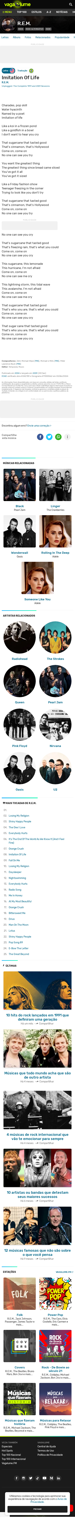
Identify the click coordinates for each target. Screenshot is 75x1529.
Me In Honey (15, 895)
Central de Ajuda (47, 1446)
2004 (17, 373)
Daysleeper (15, 872)
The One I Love (17, 827)
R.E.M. (24, 23)
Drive (12, 919)
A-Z (49, 12)
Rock (20, 29)
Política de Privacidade (50, 1454)
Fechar (37, 1509)
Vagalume (17, 4)
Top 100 (22, 12)
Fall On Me (14, 860)
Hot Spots (7, 1450)
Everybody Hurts (18, 833)
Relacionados (42, 37)
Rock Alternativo (34, 29)
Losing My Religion (19, 815)
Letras (5, 37)
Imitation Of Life (17, 854)
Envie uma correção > (39, 425)
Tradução (22, 70)
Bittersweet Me (17, 913)
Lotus (12, 930)
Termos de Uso (46, 1450)
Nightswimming (17, 878)
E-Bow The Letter (18, 948)
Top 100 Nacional (11, 1454)
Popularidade (62, 37)
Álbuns (16, 37)
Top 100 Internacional (14, 1459)
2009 (35, 373)
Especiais (7, 1446)
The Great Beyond (19, 954)
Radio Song (15, 889)
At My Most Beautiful (20, 901)
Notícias (62, 12)
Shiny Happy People (20, 821)
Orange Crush (16, 848)
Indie (48, 29)
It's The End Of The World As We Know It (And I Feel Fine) (36, 841)
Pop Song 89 (16, 942)
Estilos (37, 12)
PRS (37, 361)
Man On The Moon (18, 924)
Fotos (28, 37)
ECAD (4, 376)
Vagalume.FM (63, 1272)
